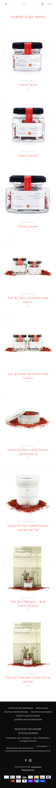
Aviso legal (42, 708)
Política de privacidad (16, 712)
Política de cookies (41, 712)
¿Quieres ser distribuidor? (28, 720)
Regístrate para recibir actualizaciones (28, 731)
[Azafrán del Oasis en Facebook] (25, 760)
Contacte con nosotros (20, 708)
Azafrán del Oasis (36, 767)
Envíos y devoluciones (28, 716)
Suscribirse (42, 746)
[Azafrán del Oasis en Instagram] (30, 760)
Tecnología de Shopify (28, 770)
